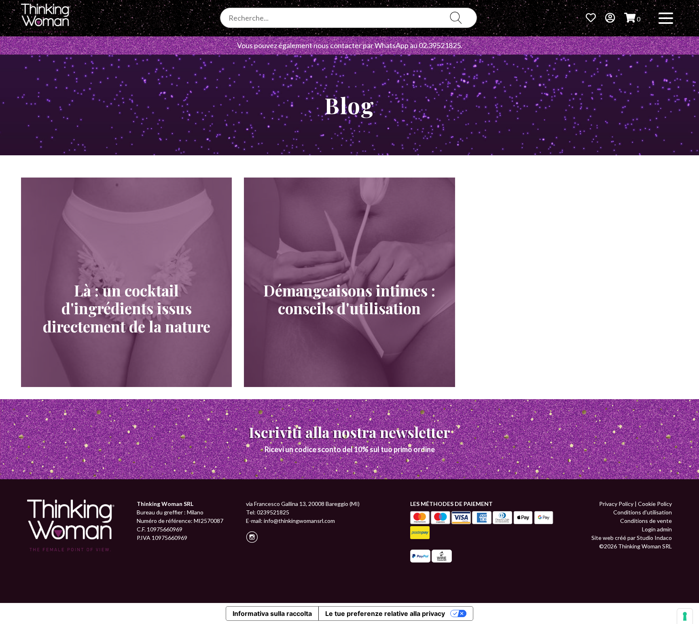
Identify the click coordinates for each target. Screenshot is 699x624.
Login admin (657, 529)
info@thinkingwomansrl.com (299, 520)
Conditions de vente (646, 520)
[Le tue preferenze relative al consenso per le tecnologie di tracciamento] (685, 616)
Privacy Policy (616, 503)
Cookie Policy (655, 503)
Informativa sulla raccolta (272, 613)
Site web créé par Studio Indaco (631, 537)
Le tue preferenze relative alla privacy (385, 613)
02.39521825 (440, 45)
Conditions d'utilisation (642, 512)
